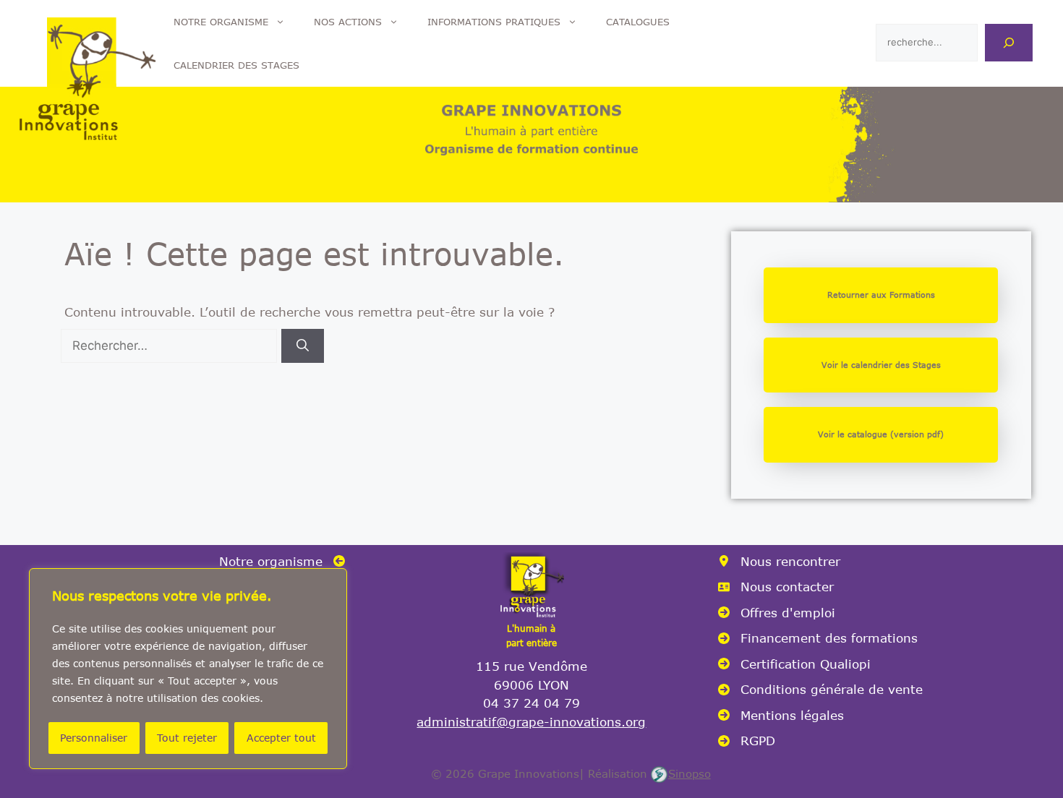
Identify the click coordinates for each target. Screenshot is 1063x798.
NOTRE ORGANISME (221, 21)
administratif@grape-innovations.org (531, 721)
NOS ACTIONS (348, 21)
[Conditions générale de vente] (820, 689)
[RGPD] (746, 741)
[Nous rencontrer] (779, 561)
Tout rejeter (187, 738)
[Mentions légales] (781, 715)
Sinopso (689, 773)
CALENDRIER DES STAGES (236, 65)
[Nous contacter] (776, 587)
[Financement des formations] (818, 638)
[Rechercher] (1009, 42)
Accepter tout (281, 738)
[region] (188, 668)
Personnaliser (93, 738)
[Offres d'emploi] (776, 613)
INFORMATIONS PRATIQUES (493, 21)
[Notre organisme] (282, 561)
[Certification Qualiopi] (794, 664)
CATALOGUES (638, 21)
